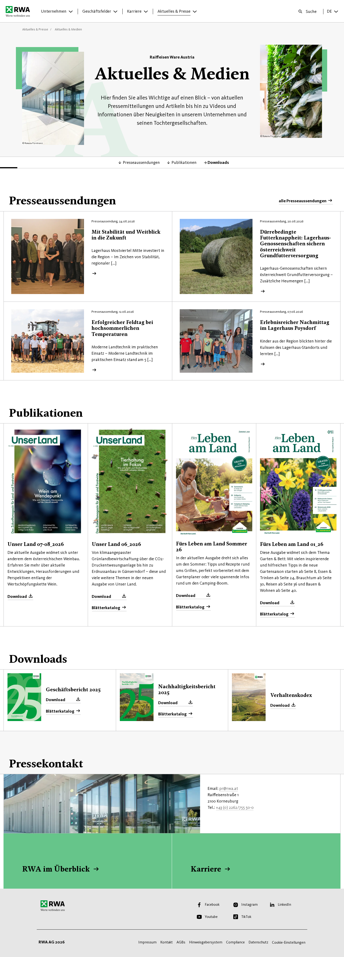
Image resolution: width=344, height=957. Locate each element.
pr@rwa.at (228, 788)
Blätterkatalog (106, 607)
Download (17, 596)
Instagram (249, 904)
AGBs (180, 942)
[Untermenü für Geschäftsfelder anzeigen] (115, 11)
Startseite (19, 11)
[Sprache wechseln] (336, 11)
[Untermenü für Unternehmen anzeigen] (70, 11)
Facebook (212, 904)
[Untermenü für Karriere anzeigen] (145, 11)
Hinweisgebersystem (205, 942)
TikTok (246, 916)
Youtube (211, 916)
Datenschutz (258, 942)
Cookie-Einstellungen (288, 942)
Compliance (235, 942)
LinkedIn (284, 904)
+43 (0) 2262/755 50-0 (235, 807)
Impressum (147, 942)
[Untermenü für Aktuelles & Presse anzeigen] (194, 11)
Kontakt (166, 942)
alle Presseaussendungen (302, 200)
